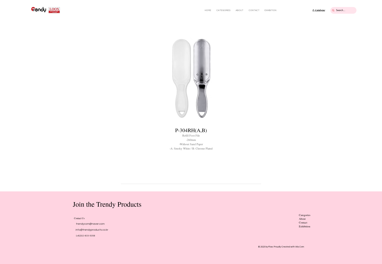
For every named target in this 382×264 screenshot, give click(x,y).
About (302, 218)
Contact (303, 222)
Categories (304, 215)
